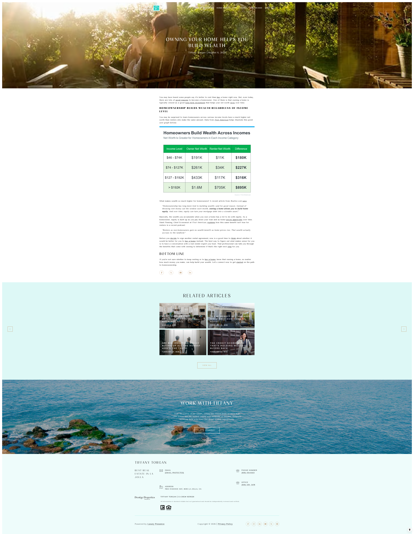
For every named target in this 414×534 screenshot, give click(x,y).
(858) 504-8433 (248, 473)
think (233, 238)
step (230, 247)
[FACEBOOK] (248, 524)
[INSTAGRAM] (254, 524)
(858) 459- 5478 (248, 485)
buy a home (190, 241)
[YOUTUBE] (265, 524)
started (239, 262)
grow (232, 103)
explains (211, 222)
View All (207, 365)
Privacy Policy (225, 524)
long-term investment (195, 103)
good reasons (182, 100)
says (245, 201)
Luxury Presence (156, 524)
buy (218, 97)
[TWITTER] (271, 524)
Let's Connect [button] (207, 430)
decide (173, 238)
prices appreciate (234, 220)
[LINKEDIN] (259, 524)
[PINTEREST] (277, 524)
